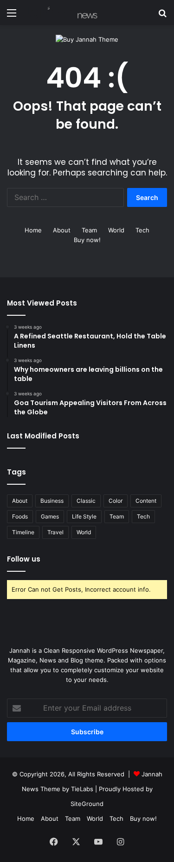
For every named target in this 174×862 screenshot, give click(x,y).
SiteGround (87, 803)
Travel (55, 532)
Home (33, 230)
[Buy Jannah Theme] (87, 39)
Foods (20, 516)
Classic (86, 500)
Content (145, 500)
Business (52, 500)
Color (115, 500)
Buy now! (87, 240)
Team (89, 230)
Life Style (84, 516)
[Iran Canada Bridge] (60, 12)
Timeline (23, 532)
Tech (142, 230)
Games (50, 516)
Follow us (23, 559)
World (116, 230)
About (62, 230)
